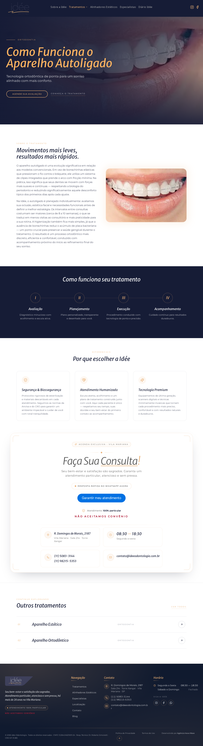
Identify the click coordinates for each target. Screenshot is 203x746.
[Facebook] (197, 7)
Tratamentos (77, 7)
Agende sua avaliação (27, 94)
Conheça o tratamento (68, 93)
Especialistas (128, 7)
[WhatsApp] (171, 703)
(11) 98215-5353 (65, 561)
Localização (78, 704)
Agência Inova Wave (186, 733)
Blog (75, 716)
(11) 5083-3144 (64, 556)
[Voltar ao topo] (119, 738)
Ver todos (179, 607)
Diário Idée (145, 7)
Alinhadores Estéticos (103, 7)
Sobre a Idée (58, 7)
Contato (76, 710)
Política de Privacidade (125, 733)
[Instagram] (192, 7)
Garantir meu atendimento (101, 498)
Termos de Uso (148, 733)
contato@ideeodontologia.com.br (137, 556)
